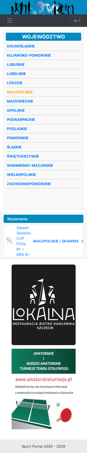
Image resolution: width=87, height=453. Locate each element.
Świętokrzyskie (23, 156)
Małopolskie (20, 92)
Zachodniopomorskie (29, 184)
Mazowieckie (20, 101)
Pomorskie (18, 138)
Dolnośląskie (21, 46)
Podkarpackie (21, 119)
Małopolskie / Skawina (56, 241)
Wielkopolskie (21, 174)
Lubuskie (16, 64)
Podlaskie (17, 128)
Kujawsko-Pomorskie (29, 55)
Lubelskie (16, 73)
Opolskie (16, 110)
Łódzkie (15, 83)
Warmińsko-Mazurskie (30, 165)
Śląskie (14, 147)
